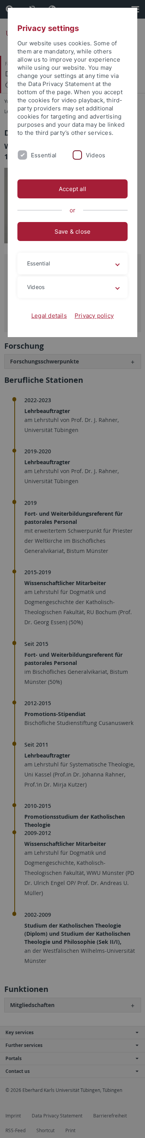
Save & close (73, 231)
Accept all (72, 189)
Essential (43, 155)
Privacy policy (94, 315)
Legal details (49, 315)
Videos (95, 155)
